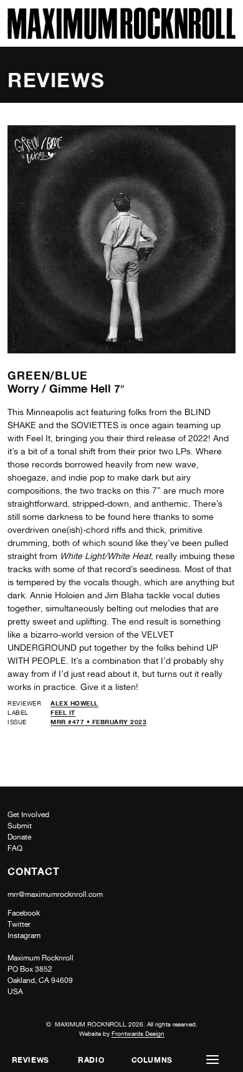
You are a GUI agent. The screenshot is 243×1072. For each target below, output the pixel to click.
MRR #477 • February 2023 (98, 721)
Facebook (23, 913)
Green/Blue (47, 375)
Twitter (19, 924)
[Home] (121, 36)
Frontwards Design (138, 1033)
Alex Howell (74, 703)
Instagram (23, 935)
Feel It (62, 712)
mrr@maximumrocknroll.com (55, 894)
